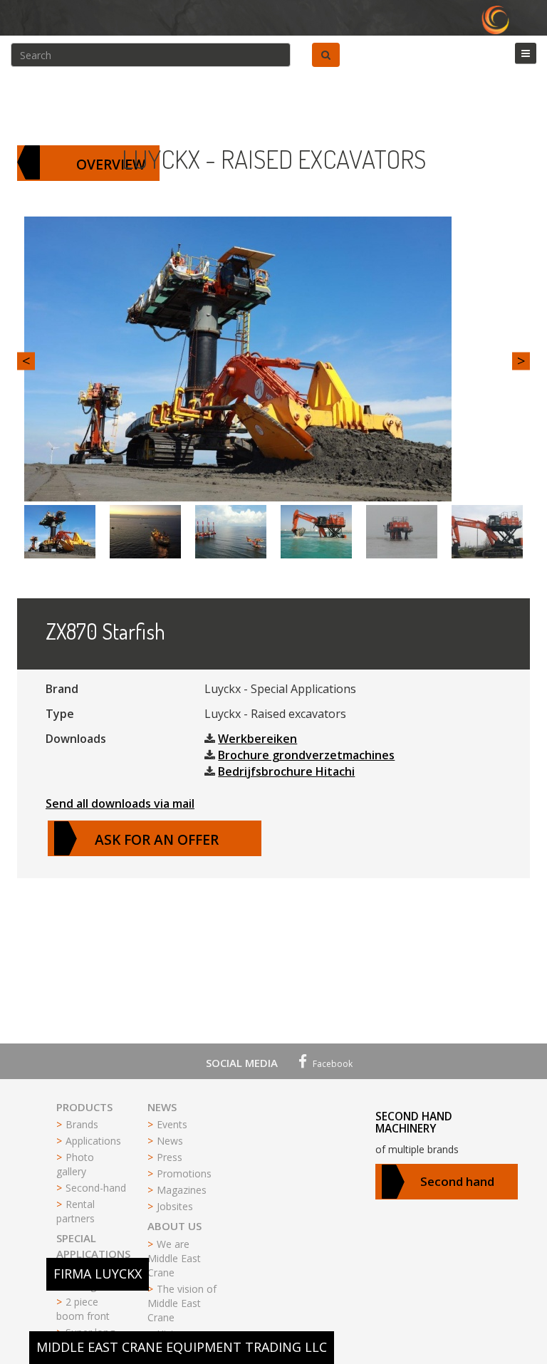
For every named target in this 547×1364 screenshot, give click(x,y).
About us (174, 1226)
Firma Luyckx (97, 1273)
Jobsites (175, 1206)
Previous (26, 361)
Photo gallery (75, 1164)
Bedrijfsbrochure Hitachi (286, 771)
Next (521, 361)
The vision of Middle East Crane (182, 1303)
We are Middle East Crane (174, 1258)
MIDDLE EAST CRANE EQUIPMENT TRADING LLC (181, 1346)
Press (169, 1157)
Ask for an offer (157, 839)
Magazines (182, 1190)
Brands (82, 1124)
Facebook (332, 1064)
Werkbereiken (257, 738)
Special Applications (93, 1245)
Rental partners (75, 1211)
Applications (93, 1140)
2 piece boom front (83, 1309)
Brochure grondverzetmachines (306, 755)
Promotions (184, 1173)
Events (172, 1124)
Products (84, 1107)
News (162, 1107)
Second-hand (96, 1187)
